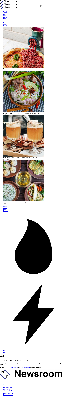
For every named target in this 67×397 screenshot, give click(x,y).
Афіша (5, 12)
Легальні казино (7, 390)
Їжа (4, 14)
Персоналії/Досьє (8, 393)
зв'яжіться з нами (25, 367)
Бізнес (5, 17)
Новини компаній (8, 395)
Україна (5, 20)
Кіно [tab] (6, 25)
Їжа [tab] (4, 25)
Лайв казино (6, 389)
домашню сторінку (12, 367)
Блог (4, 18)
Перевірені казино (8, 387)
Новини (5, 11)
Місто (5, 15)
